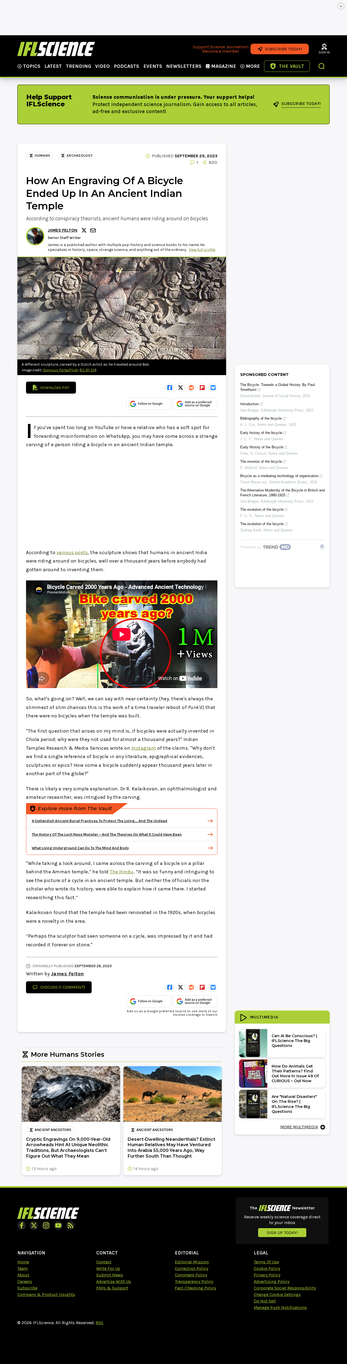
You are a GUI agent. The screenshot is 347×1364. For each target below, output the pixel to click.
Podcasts (126, 66)
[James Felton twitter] (85, 230)
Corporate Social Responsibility (285, 1287)
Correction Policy (191, 1268)
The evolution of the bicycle (262, 509)
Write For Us (108, 1268)
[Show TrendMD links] (322, 546)
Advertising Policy (271, 1281)
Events (152, 66)
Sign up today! (282, 1232)
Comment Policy (191, 1274)
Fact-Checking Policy (195, 1287)
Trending (78, 66)
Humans (42, 156)
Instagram (143, 748)
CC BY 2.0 (88, 370)
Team (22, 1268)
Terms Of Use (266, 1261)
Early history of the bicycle (261, 433)
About (23, 1274)
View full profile (202, 249)
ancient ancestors (53, 1130)
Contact (103, 1261)
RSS (99, 1322)
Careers (24, 1281)
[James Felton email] (93, 230)
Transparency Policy (194, 1281)
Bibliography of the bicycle (261, 418)
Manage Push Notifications (280, 1307)
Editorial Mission (192, 1261)
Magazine (223, 66)
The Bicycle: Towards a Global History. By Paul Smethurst (277, 387)
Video (102, 66)
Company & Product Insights (46, 1294)
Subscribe (27, 1287)
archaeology (79, 156)
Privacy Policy (267, 1274)
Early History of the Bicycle (261, 447)
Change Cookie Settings (277, 1294)
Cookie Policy (267, 1268)
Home (23, 1261)
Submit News (109, 1274)
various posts (72, 552)
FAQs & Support (112, 1287)
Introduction (249, 404)
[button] (321, 67)
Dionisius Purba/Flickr (61, 370)
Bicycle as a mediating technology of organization (279, 476)
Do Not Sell (265, 1301)
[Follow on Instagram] (46, 1225)
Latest (53, 66)
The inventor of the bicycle (261, 461)
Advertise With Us (113, 1281)
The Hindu (121, 872)
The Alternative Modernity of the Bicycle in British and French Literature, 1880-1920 (282, 492)
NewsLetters (183, 66)
